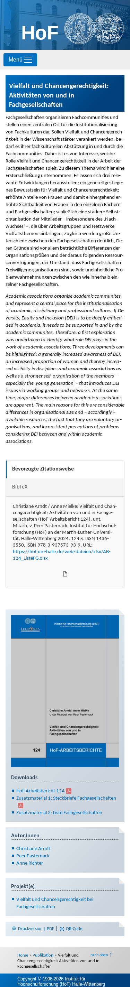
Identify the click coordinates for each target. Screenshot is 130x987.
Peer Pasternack (33, 856)
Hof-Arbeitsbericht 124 (40, 791)
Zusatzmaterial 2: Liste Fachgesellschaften (59, 813)
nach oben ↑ (101, 955)
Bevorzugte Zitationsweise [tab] (43, 469)
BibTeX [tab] (19, 487)
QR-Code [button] (73, 929)
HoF (40, 33)
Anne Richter (29, 863)
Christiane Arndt (33, 848)
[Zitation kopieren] (65, 574)
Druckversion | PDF (36, 929)
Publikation (43, 955)
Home (22, 955)
